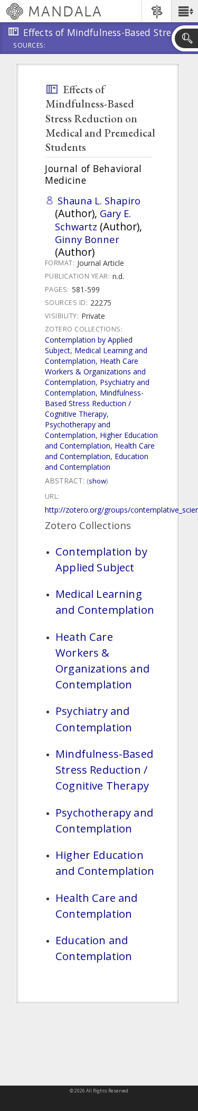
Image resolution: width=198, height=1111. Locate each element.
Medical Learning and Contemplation (104, 601)
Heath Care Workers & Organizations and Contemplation (95, 371)
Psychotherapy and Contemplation (77, 429)
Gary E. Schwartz (93, 219)
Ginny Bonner (87, 239)
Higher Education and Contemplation (101, 440)
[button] (184, 11)
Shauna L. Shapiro (99, 200)
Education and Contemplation (96, 461)
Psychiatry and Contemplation (93, 718)
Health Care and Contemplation (100, 451)
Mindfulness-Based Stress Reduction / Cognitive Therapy (94, 403)
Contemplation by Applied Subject (101, 559)
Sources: (29, 46)
